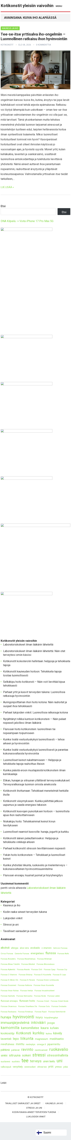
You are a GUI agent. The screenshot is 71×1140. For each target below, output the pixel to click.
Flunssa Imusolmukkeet (44, 991)
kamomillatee (30, 1028)
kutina (49, 1033)
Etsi (3, 206)
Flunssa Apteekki (8, 969)
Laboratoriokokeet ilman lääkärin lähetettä (28, 644)
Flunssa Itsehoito (8, 996)
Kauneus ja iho (10, 28)
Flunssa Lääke (53, 996)
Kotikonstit (7, 45)
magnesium (41, 1039)
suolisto (16, 1061)
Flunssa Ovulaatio (58, 1006)
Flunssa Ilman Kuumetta (44, 985)
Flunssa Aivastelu (8, 959)
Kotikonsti (23, 1033)
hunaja (6, 1017)
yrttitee (58, 1067)
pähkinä (5, 1049)
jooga (51, 1023)
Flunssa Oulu (44, 1006)
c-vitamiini (47, 948)
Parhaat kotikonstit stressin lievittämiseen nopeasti (34, 848)
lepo (16, 1038)
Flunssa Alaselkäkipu (26, 959)
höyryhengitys (51, 1017)
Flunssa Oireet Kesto (59, 1001)
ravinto (27, 1049)
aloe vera (24, 948)
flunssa (50, 953)
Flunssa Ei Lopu (59, 975)
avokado (35, 947)
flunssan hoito (27, 1000)
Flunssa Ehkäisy (25, 975)
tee (24, 1060)
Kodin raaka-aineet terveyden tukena (25, 912)
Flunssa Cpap (49, 969)
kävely (57, 1033)
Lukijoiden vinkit (12, 918)
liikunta (26, 1038)
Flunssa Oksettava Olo (27, 1006)
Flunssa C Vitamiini (9, 975)
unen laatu (49, 1061)
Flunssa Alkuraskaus (45, 964)
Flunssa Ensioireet (8, 985)
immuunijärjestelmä (15, 1023)
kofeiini (54, 1028)
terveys (36, 1061)
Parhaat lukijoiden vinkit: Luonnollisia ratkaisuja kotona (35, 712)
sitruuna (15, 1055)
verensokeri (30, 1067)
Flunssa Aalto (63, 953)
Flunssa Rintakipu (25, 1012)
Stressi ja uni (11, 924)
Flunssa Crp (62, 969)
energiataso (37, 953)
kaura (45, 1028)
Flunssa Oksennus (9, 1006)
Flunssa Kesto (40, 996)
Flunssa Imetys (26, 991)
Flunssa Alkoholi (28, 964)
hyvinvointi (23, 1016)
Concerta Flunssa (22, 953)
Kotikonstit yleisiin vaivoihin (27, 5)
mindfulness (7, 1044)
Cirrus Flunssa (7, 953)
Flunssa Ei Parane (27, 980)
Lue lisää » (7, 187)
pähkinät (15, 1050)
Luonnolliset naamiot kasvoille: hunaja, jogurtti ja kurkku (36, 831)
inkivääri (38, 1022)
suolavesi (5, 1061)
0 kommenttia (43, 45)
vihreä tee (42, 1067)
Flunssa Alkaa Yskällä (10, 964)
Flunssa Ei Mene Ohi (9, 980)
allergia (14, 948)
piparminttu (53, 1044)
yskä (65, 1067)
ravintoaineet (41, 1050)
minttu (20, 1044)
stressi (38, 1054)
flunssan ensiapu (9, 1001)
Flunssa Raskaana (8, 1012)
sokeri (26, 1055)
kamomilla (10, 1027)
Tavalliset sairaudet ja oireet (20, 931)
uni (59, 1060)
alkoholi (5, 947)
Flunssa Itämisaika (24, 996)
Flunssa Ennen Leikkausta (48, 980)
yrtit (50, 1066)
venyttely (18, 1066)
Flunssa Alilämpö (44, 959)
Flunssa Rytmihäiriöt (56, 1012)
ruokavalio (58, 1049)
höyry (39, 1017)
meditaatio (57, 1038)
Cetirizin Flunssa (60, 948)
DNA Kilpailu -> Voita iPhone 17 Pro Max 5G (27, 221)
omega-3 (41, 1044)
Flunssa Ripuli (41, 1012)
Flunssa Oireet (43, 1001)
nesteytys (30, 1044)
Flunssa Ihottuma (25, 985)
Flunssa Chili (36, 969)
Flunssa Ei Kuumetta (42, 975)
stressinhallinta (57, 1055)
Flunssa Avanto (23, 969)
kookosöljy (7, 1033)
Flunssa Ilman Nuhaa (10, 991)
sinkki (4, 1055)
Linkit (3, 1082)
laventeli (6, 1038)
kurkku (38, 1033)
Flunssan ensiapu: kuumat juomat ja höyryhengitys (33, 875)
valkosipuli (6, 1067)
